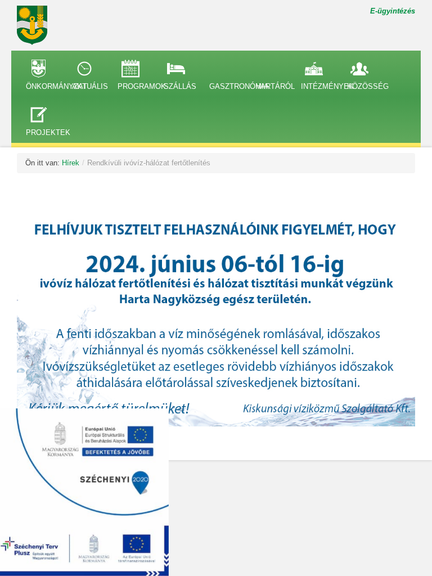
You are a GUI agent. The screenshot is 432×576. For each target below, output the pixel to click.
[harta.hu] (36, 25)
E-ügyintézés (392, 11)
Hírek (70, 163)
